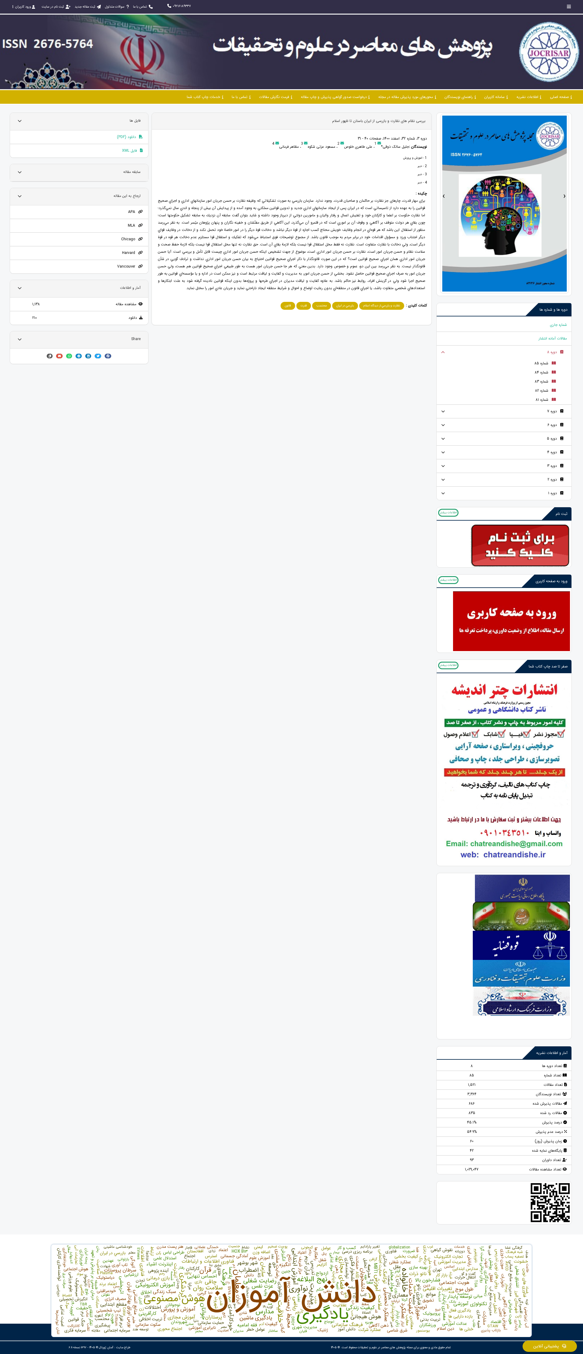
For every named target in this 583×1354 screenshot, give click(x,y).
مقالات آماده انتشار (553, 338)
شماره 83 (541, 381)
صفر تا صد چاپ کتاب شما (548, 666)
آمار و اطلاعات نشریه (552, 1053)
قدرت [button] (304, 305)
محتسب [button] (321, 305)
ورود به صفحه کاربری (552, 581)
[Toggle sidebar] (569, 6)
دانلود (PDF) (127, 137)
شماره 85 (541, 363)
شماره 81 (542, 400)
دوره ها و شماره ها (554, 309)
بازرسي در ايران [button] (345, 305)
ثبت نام (562, 514)
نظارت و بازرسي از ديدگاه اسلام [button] (381, 305)
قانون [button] (288, 305)
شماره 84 (541, 372)
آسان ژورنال (106, 1347)
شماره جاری (558, 325)
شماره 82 (541, 390)
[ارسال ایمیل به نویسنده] (379, 144)
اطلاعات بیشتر (448, 512)
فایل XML (130, 151)
